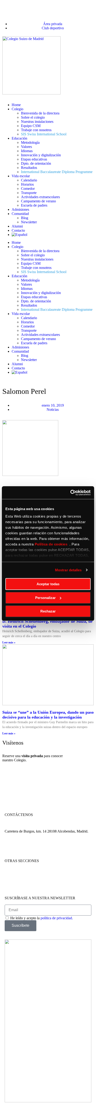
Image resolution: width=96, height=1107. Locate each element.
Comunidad (20, 214)
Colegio (17, 109)
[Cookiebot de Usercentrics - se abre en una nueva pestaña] (70, 493)
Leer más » (8, 642)
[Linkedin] (48, 847)
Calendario (29, 180)
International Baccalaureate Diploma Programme (57, 172)
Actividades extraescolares (40, 197)
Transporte (29, 193)
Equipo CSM (31, 126)
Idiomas (27, 151)
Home (16, 105)
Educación (19, 138)
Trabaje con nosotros (36, 130)
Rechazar (48, 611)
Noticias (53, 409)
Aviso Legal (14, 873)
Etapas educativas (34, 159)
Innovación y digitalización (41, 155)
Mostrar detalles (68, 570)
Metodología (30, 142)
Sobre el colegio (33, 117)
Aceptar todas (48, 584)
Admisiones (20, 209)
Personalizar (45, 598)
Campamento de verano (38, 201)
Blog (24, 218)
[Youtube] (35, 847)
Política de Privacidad (21, 877)
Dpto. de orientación (36, 163)
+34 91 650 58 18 (18, 827)
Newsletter (29, 222)
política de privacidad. (57, 918)
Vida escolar (21, 176)
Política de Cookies (19, 881)
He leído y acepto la (41, 918)
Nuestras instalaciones (37, 122)
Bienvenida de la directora (40, 113)
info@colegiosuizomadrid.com (54, 827)
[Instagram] (23, 847)
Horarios (27, 184)
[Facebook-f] (10, 847)
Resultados (29, 168)
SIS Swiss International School (43, 134)
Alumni (17, 226)
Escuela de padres (34, 205)
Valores (26, 147)
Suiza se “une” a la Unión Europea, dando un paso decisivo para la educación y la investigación (48, 714)
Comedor (28, 189)
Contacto (18, 230)
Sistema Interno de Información (28, 886)
